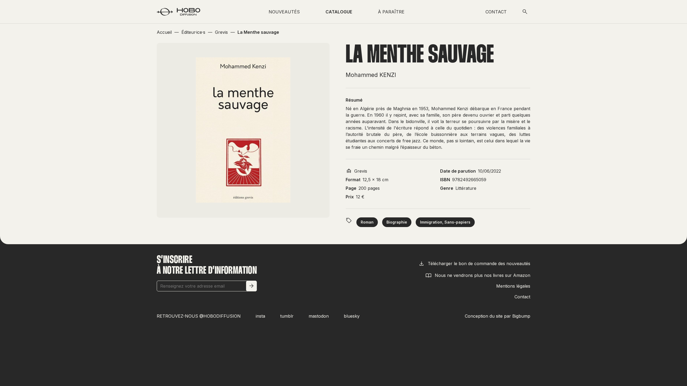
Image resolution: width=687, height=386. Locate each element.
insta (260, 316)
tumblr (287, 316)
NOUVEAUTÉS (284, 12)
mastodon (319, 316)
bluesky (352, 316)
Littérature (465, 188)
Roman (367, 222)
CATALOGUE (339, 12)
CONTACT (496, 12)
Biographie (396, 222)
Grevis (360, 171)
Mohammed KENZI (371, 75)
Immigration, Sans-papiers (445, 222)
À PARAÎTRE (391, 12)
